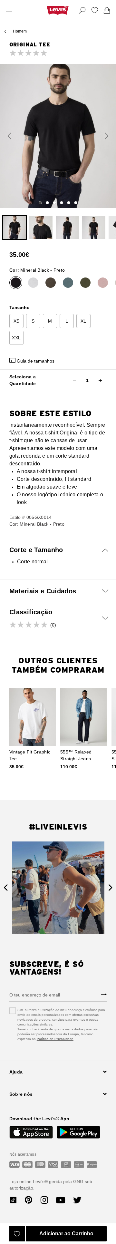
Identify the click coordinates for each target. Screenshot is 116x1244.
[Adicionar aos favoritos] (17, 1233)
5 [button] (68, 202)
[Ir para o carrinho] (107, 10)
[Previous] (5, 887)
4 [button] (61, 202)
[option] (58, 136)
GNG (78, 1181)
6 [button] (75, 202)
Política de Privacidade (55, 1039)
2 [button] (47, 202)
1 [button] (40, 202)
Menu (9, 10)
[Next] (110, 887)
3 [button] (54, 202)
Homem (20, 31)
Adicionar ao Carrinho (66, 1233)
